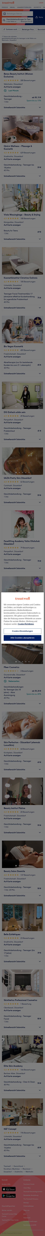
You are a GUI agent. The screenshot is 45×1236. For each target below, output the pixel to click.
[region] (22, 618)
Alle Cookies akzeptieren (22, 638)
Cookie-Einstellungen (22, 631)
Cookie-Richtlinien (26, 624)
